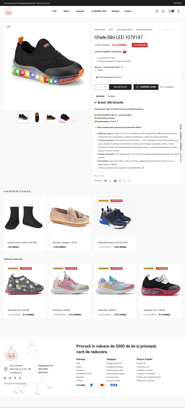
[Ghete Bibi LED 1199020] (160, 284)
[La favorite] (39, 202)
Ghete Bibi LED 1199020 (154, 310)
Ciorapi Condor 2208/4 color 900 (22, 242)
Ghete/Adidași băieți (144, 30)
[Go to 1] (23, 117)
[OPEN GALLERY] (47, 66)
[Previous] (10, 66)
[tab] (100, 96)
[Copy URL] (129, 181)
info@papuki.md (45, 365)
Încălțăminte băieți (125, 30)
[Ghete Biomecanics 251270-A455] (115, 216)
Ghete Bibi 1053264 (107, 310)
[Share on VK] (120, 181)
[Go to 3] (50, 117)
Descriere (100, 96)
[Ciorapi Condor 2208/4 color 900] (24, 216)
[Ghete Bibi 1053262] (70, 284)
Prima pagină (99, 30)
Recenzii (111, 96)
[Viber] (20, 378)
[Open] (178, 11)
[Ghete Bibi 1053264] (115, 284)
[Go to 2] (37, 117)
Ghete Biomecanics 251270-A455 (113, 242)
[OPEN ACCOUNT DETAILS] (163, 11)
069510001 (43, 369)
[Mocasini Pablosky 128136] (70, 216)
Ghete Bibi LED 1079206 (18, 310)
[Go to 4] (64, 117)
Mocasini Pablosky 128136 (65, 242)
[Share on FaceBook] (105, 181)
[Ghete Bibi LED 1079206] (24, 284)
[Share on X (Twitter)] (115, 181)
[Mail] (125, 181)
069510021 (43, 372)
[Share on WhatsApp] (110, 181)
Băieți (111, 30)
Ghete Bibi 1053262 (61, 310)
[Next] (83, 66)
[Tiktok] (10, 378)
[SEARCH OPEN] (156, 11)
